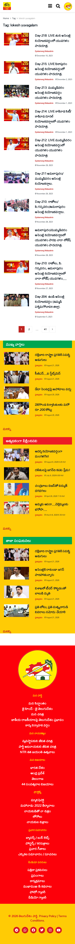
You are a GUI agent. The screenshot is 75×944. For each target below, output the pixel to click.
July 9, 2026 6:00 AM (54, 475)
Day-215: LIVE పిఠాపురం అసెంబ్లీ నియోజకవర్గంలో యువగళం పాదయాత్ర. (51, 68)
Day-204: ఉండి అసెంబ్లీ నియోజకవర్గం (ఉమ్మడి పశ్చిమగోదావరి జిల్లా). (49, 301)
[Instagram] (50, 930)
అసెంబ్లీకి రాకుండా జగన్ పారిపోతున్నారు (49, 572)
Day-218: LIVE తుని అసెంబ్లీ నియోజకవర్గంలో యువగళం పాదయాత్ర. (53, 40)
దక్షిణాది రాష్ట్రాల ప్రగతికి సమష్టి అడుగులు (52, 357)
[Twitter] (42, 930)
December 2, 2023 (64, 79)
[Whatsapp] (25, 930)
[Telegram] (16, 930)
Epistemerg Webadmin (44, 51)
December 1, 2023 (64, 103)
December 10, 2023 (45, 56)
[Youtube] (58, 930)
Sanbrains (66, 939)
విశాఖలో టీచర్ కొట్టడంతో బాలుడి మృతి (50, 590)
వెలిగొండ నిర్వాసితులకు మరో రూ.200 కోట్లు (52, 407)
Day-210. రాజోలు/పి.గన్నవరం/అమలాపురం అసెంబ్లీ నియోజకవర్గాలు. (50, 206)
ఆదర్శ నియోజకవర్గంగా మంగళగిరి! (48, 453)
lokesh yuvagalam (27, 18)
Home (6, 18)
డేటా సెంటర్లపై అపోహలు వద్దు (53, 389)
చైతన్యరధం (38, 365)
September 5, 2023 (44, 317)
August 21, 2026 (52, 365)
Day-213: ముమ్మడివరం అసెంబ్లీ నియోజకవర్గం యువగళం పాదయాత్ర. (49, 92)
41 (45, 329)
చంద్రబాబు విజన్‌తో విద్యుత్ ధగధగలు (51, 488)
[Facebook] (33, 930)
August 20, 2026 (52, 394)
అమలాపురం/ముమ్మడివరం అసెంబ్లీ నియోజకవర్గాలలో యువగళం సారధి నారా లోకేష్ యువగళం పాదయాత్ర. (53, 237)
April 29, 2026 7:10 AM (55, 496)
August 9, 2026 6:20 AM (56, 462)
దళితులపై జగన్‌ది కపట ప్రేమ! (52, 469)
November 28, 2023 (45, 222)
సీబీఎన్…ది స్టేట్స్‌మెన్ (48, 373)
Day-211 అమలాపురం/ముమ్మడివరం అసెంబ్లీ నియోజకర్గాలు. (49, 178)
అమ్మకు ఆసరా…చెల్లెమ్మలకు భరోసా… (51, 506)
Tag (14, 18)
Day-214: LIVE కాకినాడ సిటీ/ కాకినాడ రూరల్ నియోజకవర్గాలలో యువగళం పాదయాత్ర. (53, 119)
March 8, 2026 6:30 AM (55, 515)
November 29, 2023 (45, 165)
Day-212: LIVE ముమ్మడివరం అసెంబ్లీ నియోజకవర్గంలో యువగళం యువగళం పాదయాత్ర (53, 148)
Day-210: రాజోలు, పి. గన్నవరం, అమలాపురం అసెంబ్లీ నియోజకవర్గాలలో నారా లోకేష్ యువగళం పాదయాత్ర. (50, 273)
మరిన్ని (7, 428)
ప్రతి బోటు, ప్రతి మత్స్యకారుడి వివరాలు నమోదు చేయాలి (51, 609)
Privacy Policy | (48, 916)
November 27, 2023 (45, 288)
